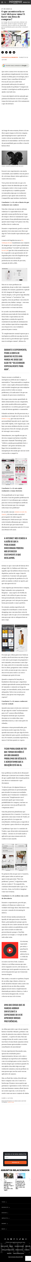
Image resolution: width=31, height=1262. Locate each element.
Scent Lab (5, 250)
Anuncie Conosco (19, 1246)
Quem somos (4, 1246)
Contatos (26, 1249)
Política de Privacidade (8, 1249)
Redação (27, 1246)
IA (11, 9)
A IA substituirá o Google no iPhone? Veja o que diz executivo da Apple (9, 1185)
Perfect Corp (6, 418)
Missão (11, 1246)
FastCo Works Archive (18, 1253)
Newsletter (26, 2)
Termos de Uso (19, 1249)
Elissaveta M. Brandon (10, 57)
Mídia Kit (9, 1253)
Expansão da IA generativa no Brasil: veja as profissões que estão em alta (20, 1185)
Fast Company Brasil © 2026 (15, 1257)
